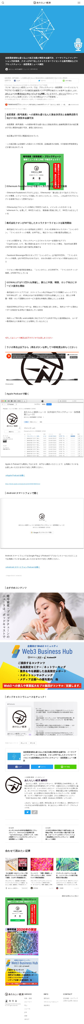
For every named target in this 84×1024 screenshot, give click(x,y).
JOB (25, 1012)
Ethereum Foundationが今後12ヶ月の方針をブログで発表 (26, 85)
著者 (25, 1016)
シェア (20, 767)
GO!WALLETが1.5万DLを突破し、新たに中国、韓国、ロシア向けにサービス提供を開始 (35, 94)
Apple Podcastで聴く (13, 104)
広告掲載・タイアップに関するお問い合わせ (70, 999)
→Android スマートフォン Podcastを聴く (22, 567)
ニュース (26, 69)
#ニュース (24, 743)
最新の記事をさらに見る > (70, 896)
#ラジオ (32, 743)
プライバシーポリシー (51, 1002)
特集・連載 (28, 998)
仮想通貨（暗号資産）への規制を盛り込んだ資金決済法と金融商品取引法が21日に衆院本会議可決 (36, 79)
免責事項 (47, 1005)
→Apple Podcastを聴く (15, 475)
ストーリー (28, 1002)
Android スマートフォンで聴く (16, 109)
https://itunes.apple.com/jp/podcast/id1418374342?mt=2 (22, 484)
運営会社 (47, 998)
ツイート (43, 767)
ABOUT (26, 1019)
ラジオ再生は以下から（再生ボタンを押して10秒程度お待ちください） (30, 99)
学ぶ (25, 1005)
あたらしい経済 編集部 (35, 780)
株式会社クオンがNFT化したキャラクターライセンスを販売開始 (27, 90)
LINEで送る (67, 767)
